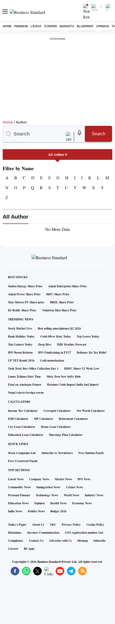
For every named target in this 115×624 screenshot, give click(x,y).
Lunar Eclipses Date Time (24, 376)
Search (98, 133)
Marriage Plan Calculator (66, 435)
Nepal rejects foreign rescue (26, 392)
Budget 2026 (58, 511)
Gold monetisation (52, 360)
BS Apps (29, 549)
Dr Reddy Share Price (22, 310)
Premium (21, 26)
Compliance (15, 540)
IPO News (84, 479)
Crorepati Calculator (57, 411)
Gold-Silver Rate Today (55, 336)
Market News (63, 479)
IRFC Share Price (57, 294)
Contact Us (36, 540)
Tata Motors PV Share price (26, 302)
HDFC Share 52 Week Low (81, 368)
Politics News (36, 511)
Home (7, 26)
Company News (39, 479)
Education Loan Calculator (25, 435)
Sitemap (82, 540)
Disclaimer (15, 532)
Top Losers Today (88, 336)
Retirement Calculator (73, 419)
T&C (53, 524)
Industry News (94, 495)
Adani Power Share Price (24, 294)
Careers (13, 549)
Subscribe (99, 540)
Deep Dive (44, 344)
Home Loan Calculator (56, 427)
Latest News (16, 479)
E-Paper (50, 26)
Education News (18, 503)
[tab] (57, 154)
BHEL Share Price (62, 302)
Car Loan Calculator (21, 427)
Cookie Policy (95, 524)
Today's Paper (17, 524)
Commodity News (19, 487)
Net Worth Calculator (90, 411)
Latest (36, 26)
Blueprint (85, 26)
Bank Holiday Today (21, 336)
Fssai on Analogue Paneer (24, 384)
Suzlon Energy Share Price (25, 286)
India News (15, 511)
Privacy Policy (71, 524)
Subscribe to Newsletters (57, 453)
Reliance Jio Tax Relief (91, 352)
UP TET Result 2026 (21, 360)
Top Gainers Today (20, 344)
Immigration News (48, 487)
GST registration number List (84, 532)
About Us (38, 524)
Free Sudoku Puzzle (91, 453)
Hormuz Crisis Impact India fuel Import (73, 384)
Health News (58, 503)
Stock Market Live (20, 328)
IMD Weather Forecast (71, 344)
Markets (67, 26)
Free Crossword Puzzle (23, 461)
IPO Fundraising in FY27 (54, 352)
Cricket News (74, 487)
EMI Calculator (18, 419)
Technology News (47, 495)
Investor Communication (43, 532)
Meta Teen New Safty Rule (64, 376)
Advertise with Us (60, 540)
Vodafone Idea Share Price (59, 310)
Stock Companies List (22, 453)
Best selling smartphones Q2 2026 (59, 328)
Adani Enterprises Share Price (67, 286)
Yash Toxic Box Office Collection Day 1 (33, 368)
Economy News (82, 503)
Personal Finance (19, 495)
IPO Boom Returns (20, 352)
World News (71, 495)
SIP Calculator (43, 419)
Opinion (102, 26)
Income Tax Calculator (23, 411)
